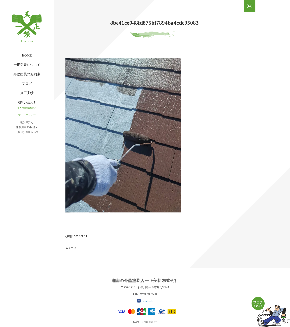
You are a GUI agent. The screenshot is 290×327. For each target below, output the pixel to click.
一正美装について (26, 64)
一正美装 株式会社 (21, 46)
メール (250, 13)
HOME (27, 55)
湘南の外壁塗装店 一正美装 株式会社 (145, 280)
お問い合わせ (27, 102)
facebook (147, 301)
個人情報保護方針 (27, 108)
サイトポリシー (27, 114)
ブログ (27, 83)
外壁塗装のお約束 (26, 74)
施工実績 (27, 93)
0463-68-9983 (148, 293)
